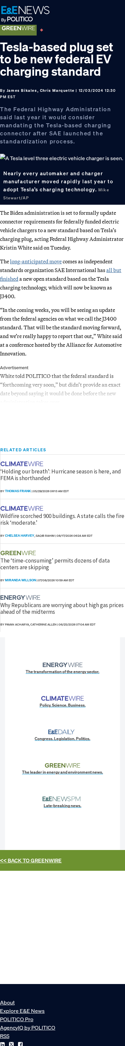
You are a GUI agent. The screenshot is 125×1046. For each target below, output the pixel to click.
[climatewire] (22, 463)
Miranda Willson (20, 580)
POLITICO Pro (16, 1019)
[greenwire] (19, 552)
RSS (4, 1036)
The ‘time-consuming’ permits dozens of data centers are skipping (55, 564)
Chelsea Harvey (19, 535)
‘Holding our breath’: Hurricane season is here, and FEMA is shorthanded (60, 475)
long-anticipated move (36, 261)
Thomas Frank (18, 491)
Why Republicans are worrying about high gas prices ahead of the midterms (62, 608)
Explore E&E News (22, 1011)
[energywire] (21, 597)
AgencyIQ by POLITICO (27, 1027)
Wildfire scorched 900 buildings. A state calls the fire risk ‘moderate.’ (62, 519)
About (7, 1002)
